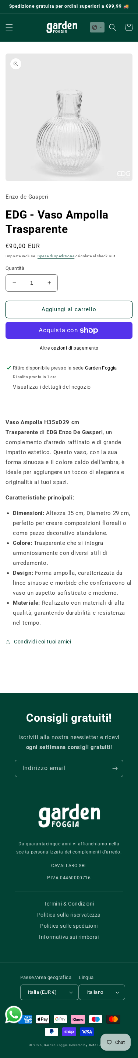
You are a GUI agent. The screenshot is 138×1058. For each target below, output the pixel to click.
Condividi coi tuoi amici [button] (42, 642)
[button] (9, 27)
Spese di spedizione (56, 256)
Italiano (94, 992)
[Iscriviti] (115, 768)
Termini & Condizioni (69, 904)
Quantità (15, 268)
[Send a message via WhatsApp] (14, 1014)
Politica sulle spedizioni (69, 926)
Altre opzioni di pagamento (69, 348)
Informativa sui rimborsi (69, 937)
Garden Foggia (56, 1045)
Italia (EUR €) (42, 992)
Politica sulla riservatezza (69, 915)
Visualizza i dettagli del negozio (52, 387)
